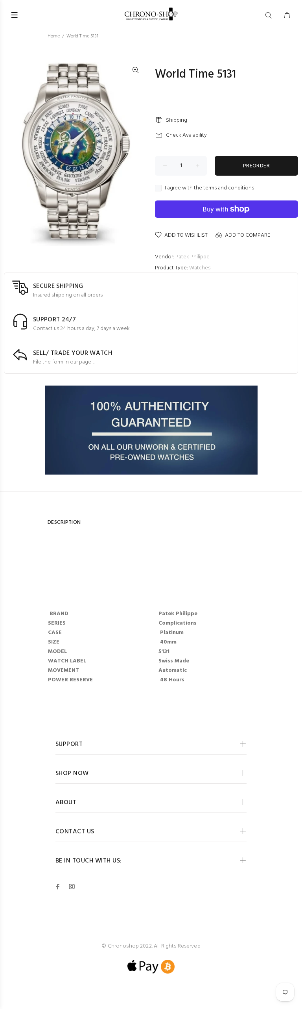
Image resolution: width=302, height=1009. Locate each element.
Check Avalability (186, 135)
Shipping (176, 120)
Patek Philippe (192, 257)
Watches (199, 268)
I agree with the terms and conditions (209, 188)
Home (54, 36)
